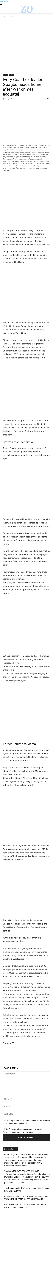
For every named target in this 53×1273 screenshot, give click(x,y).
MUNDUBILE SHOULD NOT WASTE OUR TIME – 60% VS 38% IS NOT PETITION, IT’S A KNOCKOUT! (26, 1197)
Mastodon (4, 1)
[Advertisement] (26, 46)
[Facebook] (5, 105)
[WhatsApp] (24, 105)
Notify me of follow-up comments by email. (23, 1129)
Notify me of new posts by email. (19, 1132)
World (12, 16)
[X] (11, 105)
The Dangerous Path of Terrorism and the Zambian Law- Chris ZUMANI (26, 1189)
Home (5, 16)
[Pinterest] (18, 105)
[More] (30, 105)
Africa (11, 75)
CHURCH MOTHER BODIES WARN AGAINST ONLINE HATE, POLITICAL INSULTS (26, 1206)
